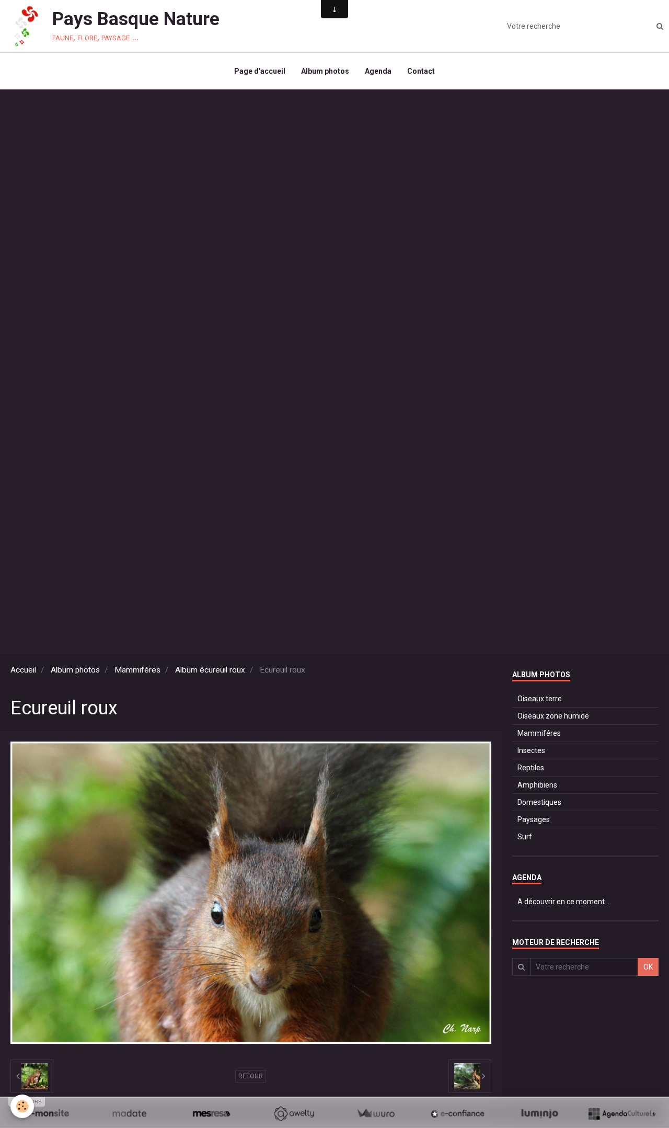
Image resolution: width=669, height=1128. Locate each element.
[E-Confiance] (457, 1113)
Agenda (378, 71)
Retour (250, 1076)
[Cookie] (22, 1106)
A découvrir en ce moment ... (564, 901)
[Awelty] (293, 1113)
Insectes (531, 750)
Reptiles (530, 768)
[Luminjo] (539, 1113)
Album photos (325, 71)
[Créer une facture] (375, 1113)
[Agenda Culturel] (622, 1113)
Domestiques (539, 802)
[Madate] (129, 1113)
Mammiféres (137, 670)
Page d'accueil (259, 71)
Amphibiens (537, 785)
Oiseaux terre (539, 698)
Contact (421, 71)
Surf (524, 837)
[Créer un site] (47, 1113)
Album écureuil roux (210, 670)
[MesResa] (211, 1113)
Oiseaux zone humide (553, 716)
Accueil (23, 670)
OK (648, 967)
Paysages (533, 819)
